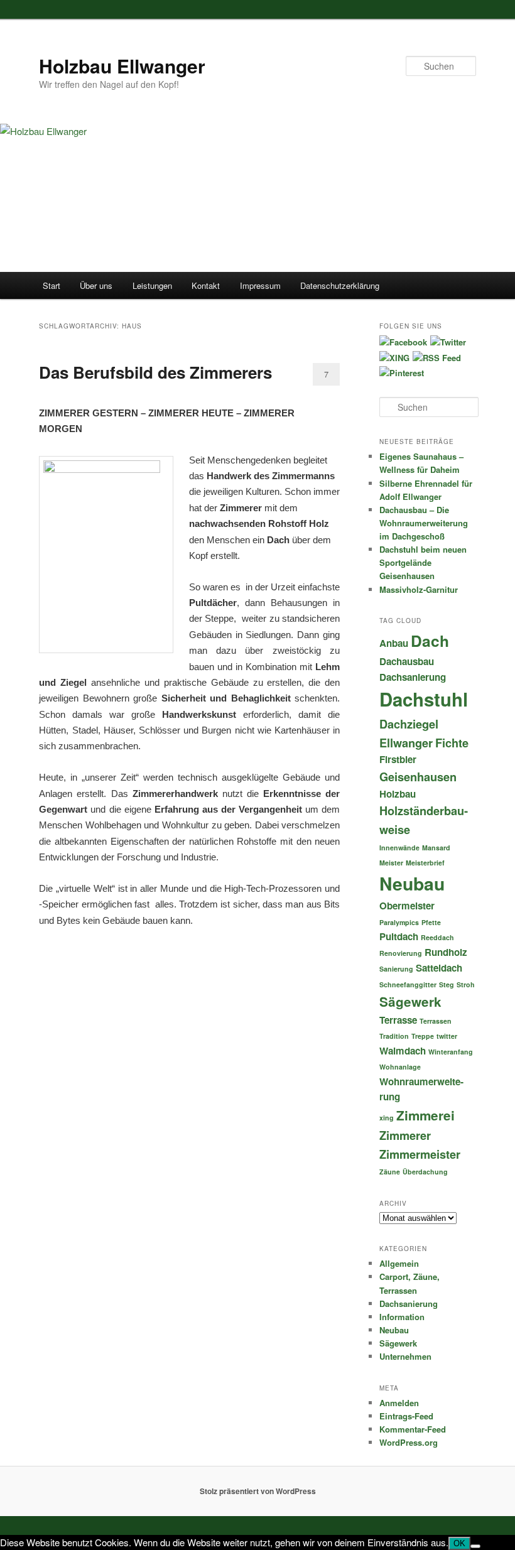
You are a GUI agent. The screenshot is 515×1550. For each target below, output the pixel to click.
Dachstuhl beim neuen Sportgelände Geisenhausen (423, 562)
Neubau (412, 883)
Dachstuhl (423, 699)
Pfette (431, 922)
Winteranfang (450, 1051)
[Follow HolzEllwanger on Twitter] (448, 342)
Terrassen (436, 1021)
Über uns (96, 285)
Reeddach (437, 937)
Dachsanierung (412, 677)
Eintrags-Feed (406, 1416)
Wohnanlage (400, 1066)
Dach (430, 640)
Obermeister (407, 906)
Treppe (422, 1036)
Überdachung (425, 1171)
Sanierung (396, 968)
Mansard (436, 847)
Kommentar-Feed (412, 1429)
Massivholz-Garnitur (418, 589)
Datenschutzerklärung (339, 285)
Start (51, 285)
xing (386, 1117)
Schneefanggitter (407, 984)
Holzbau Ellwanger (122, 65)
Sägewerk (410, 1001)
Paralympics (399, 922)
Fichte (452, 742)
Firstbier (397, 759)
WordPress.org (408, 1442)
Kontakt (206, 285)
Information (402, 1317)
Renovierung (400, 953)
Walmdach (402, 1051)
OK (459, 1543)
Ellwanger (406, 742)
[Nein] (475, 1546)
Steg (446, 984)
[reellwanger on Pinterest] (401, 373)
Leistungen (152, 285)
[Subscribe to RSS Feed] (437, 358)
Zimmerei (425, 1115)
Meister (391, 862)
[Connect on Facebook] (403, 342)
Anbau (393, 643)
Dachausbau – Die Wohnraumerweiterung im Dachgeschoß (423, 523)
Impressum (260, 285)
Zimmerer (405, 1135)
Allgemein (399, 1263)
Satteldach (439, 968)
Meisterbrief (425, 862)
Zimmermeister (419, 1154)
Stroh (466, 984)
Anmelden (399, 1403)
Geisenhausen (418, 776)
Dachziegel (408, 723)
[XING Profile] (394, 358)
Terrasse (398, 1020)
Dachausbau (406, 661)
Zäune (389, 1171)
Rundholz (446, 952)
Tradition (394, 1036)
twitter (446, 1036)
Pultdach (398, 936)
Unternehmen (405, 1356)
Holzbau (397, 794)
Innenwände (399, 847)
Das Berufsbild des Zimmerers (155, 372)
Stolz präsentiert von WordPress (258, 1491)
